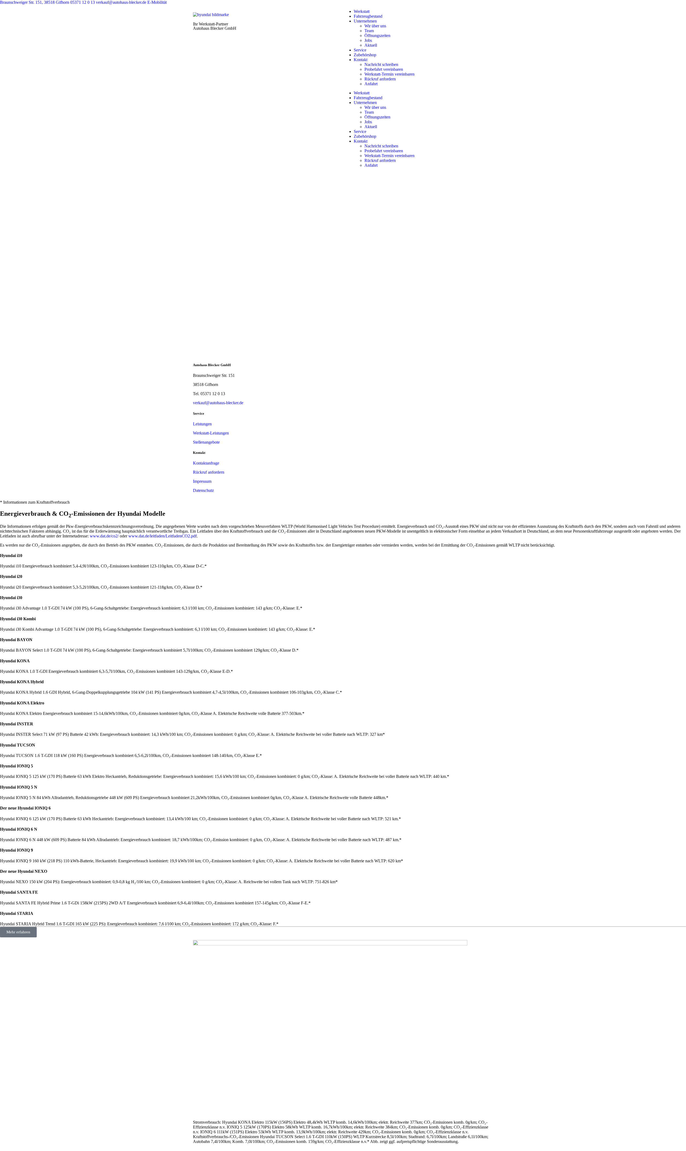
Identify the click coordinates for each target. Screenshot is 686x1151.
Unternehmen (365, 21)
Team (369, 30)
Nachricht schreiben (381, 64)
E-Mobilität (157, 2)
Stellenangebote (206, 442)
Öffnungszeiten (377, 35)
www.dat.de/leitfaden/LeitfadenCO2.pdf (162, 536)
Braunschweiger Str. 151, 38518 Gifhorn (35, 2)
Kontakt (360, 59)
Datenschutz (203, 490)
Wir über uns (375, 26)
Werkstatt (362, 11)
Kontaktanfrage (206, 463)
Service (360, 50)
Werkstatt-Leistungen (211, 433)
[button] (343, 502)
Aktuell (370, 45)
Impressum (202, 481)
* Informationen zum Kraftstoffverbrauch (35, 502)
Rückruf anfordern (380, 79)
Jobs (368, 40)
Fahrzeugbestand (368, 16)
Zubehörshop (365, 55)
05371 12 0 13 (83, 2)
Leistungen (202, 424)
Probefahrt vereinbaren (383, 69)
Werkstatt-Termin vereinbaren (389, 74)
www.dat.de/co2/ (104, 536)
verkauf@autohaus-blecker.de (121, 2)
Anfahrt (371, 83)
